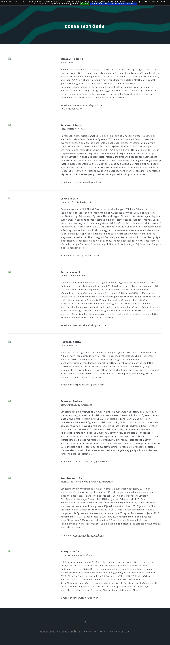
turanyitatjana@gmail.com (88, 105)
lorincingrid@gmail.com (86, 255)
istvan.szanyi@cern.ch (85, 597)
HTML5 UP (124, 631)
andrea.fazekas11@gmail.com (90, 461)
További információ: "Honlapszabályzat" (114, 4)
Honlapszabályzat (70, 631)
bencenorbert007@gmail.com (90, 325)
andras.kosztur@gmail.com (88, 535)
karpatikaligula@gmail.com (88, 384)
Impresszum (47, 631)
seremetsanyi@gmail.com (87, 182)
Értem (84, 4)
